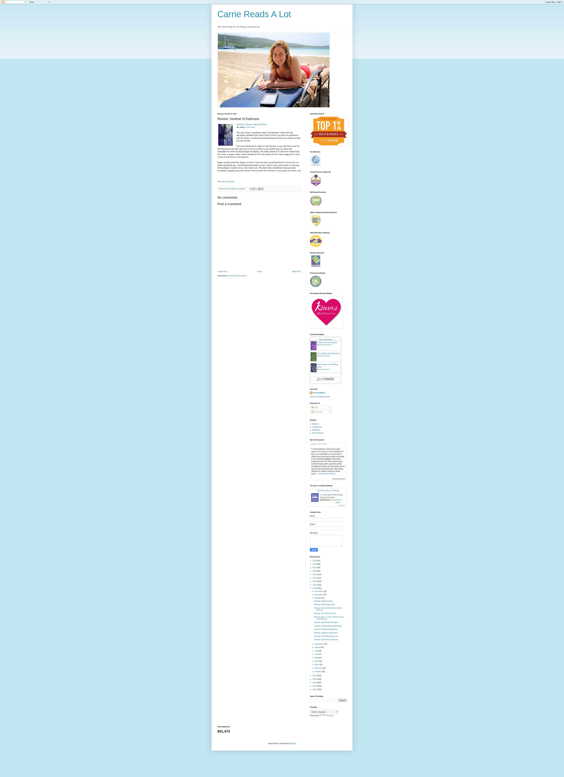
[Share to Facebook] (259, 188)
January (318, 671)
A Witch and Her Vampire (327, 342)
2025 (315, 564)
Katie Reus (262, 124)
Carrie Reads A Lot (254, 14)
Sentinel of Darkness (245, 124)
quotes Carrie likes (319, 443)
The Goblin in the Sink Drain (328, 353)
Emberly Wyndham (325, 345)
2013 (315, 689)
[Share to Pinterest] (262, 188)
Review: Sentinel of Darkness (326, 629)
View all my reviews (225, 181)
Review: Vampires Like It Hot (325, 633)
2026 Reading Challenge (328, 490)
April (317, 661)
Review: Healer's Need (323, 601)
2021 (315, 578)
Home (259, 272)
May (316, 658)
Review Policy (317, 433)
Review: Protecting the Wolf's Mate (328, 626)
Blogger (293, 744)
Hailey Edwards (324, 356)
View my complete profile (320, 397)
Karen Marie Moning (327, 474)
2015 (315, 683)
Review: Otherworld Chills (324, 604)
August (318, 647)
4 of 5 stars (250, 127)
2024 (315, 568)
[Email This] (251, 188)
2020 (315, 581)
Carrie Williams (319, 393)
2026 (315, 561)
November (319, 595)
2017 (315, 676)
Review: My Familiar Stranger (326, 622)
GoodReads (317, 427)
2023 (315, 571)
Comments (317, 412)
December (319, 591)
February (318, 668)
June (317, 654)
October (318, 598)
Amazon (315, 424)
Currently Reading (325, 339)
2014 (315, 686)
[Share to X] (256, 188)
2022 (315, 575)
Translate (329, 716)
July (316, 651)
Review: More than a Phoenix (326, 640)
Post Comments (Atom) (237, 276)
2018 (315, 588)
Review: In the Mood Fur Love (326, 636)
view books (341, 505)
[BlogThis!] (253, 188)
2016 (315, 679)
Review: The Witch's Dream (325, 613)
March (317, 665)
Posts (315, 407)
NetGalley (316, 430)
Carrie (322, 494)
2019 (315, 585)
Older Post (296, 272)
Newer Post (222, 272)
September (319, 644)
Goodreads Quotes (338, 479)
